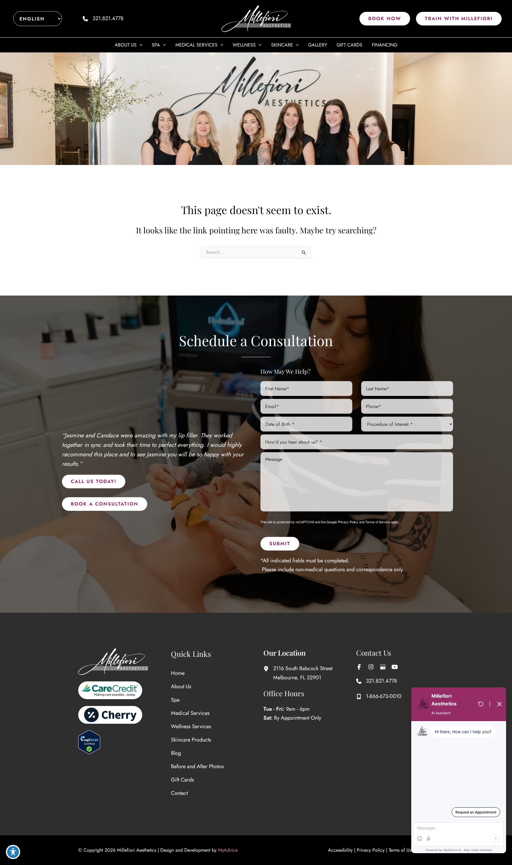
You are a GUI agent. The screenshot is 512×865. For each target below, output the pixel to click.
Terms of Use (401, 850)
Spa (175, 700)
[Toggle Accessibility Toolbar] (13, 852)
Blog (176, 753)
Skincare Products (191, 740)
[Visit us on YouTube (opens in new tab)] (395, 667)
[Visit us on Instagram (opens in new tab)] (371, 667)
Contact (179, 793)
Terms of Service (377, 521)
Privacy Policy (348, 521)
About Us (181, 686)
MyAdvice (228, 850)
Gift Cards (182, 780)
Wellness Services (191, 726)
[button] (384, 18)
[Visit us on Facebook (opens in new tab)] (359, 667)
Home (178, 673)
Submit (279, 543)
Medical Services (190, 713)
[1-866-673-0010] (378, 696)
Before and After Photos (197, 766)
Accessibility (340, 850)
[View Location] (268, 668)
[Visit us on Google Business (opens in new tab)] (383, 667)
